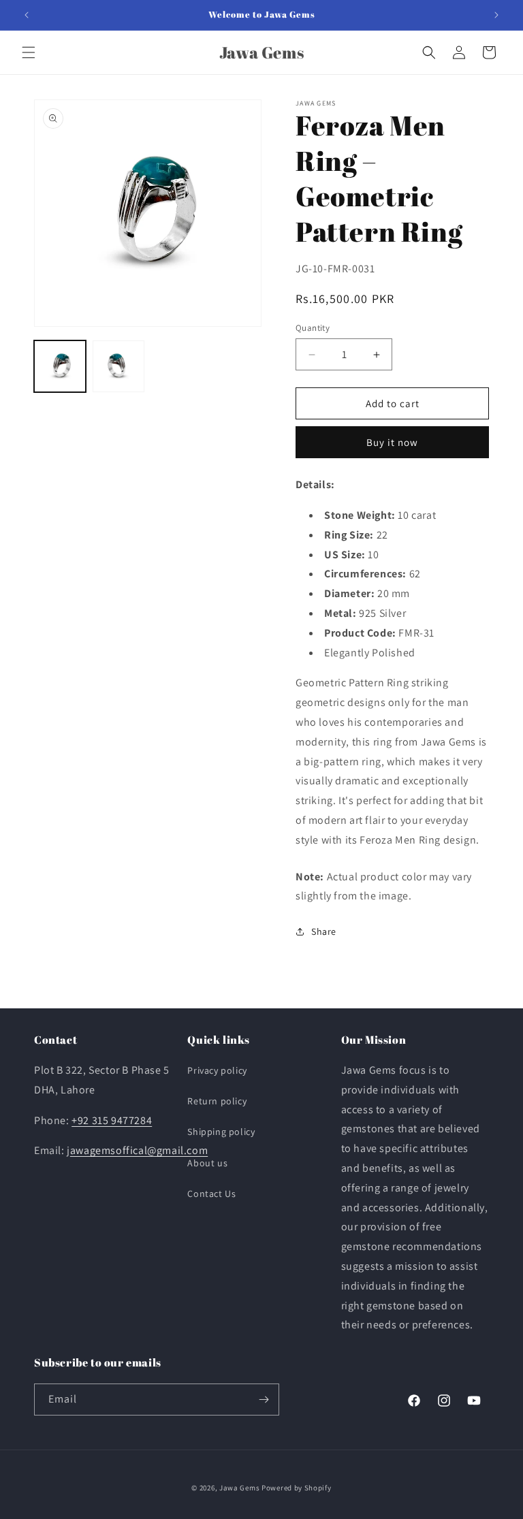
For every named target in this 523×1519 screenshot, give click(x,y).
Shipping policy (221, 1131)
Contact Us (211, 1193)
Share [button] (323, 931)
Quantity (313, 328)
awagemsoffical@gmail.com (139, 1150)
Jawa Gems (239, 1487)
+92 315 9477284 (112, 1120)
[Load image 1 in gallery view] (60, 366)
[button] (29, 52)
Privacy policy (217, 1070)
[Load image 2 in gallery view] (118, 366)
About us (207, 1163)
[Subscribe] (264, 1400)
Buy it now (392, 442)
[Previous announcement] (27, 15)
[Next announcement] (496, 15)
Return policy (217, 1101)
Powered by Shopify (297, 1487)
